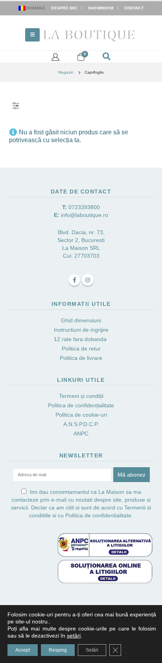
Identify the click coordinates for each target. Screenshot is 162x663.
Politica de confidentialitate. (99, 515)
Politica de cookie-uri (81, 415)
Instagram (88, 280)
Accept (22, 650)
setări (74, 635)
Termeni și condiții (81, 396)
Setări (92, 650)
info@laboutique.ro (84, 215)
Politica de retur (81, 348)
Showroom (100, 8)
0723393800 (84, 207)
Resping (58, 650)
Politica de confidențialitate (81, 405)
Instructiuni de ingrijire (81, 330)
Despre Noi (64, 8)
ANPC (81, 433)
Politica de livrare (81, 358)
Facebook (74, 280)
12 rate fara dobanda (81, 339)
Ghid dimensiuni (81, 320)
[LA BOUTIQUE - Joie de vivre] (89, 35)
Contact (134, 8)
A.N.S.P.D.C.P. (81, 424)
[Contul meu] (55, 57)
